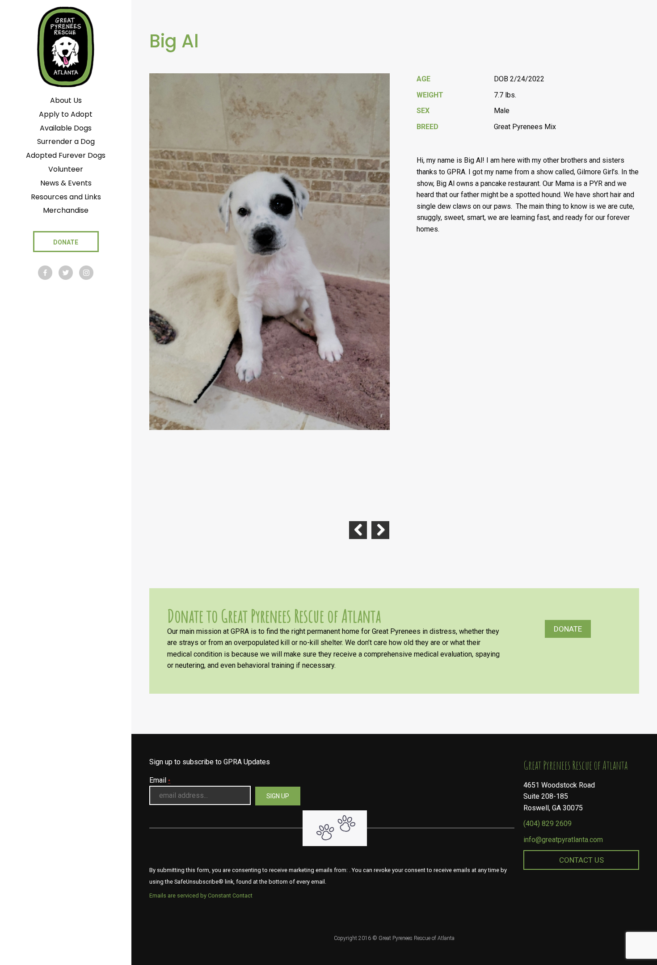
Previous (358, 530)
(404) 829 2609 (547, 823)
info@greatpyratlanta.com (563, 839)
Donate (568, 628)
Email (159, 780)
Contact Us (581, 859)
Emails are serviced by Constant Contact (201, 895)
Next (380, 530)
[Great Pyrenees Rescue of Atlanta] (65, 46)
